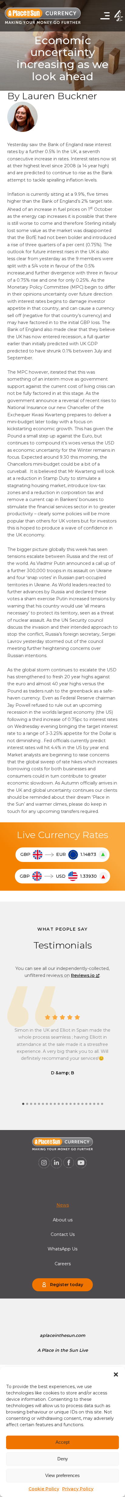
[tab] (23, 1104)
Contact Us (63, 1234)
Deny (62, 1458)
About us (63, 1220)
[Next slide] (62, 977)
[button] (116, 1374)
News (62, 1205)
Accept (62, 1442)
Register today (66, 1284)
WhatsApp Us (62, 1249)
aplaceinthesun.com (62, 1335)
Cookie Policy (44, 1489)
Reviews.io (83, 975)
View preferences (62, 1475)
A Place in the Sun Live (62, 1350)
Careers (63, 1263)
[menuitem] (62, 1205)
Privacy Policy (77, 1489)
